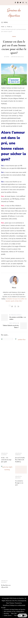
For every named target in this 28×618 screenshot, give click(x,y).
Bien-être (14, 613)
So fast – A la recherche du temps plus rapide (6, 459)
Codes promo (8, 615)
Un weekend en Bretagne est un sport (19, 483)
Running (6, 613)
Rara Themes (10, 603)
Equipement (22, 613)
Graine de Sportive (18, 598)
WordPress (6, 605)
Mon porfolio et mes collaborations (14, 611)
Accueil (3, 607)
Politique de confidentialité (17, 605)
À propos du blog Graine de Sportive (14, 609)
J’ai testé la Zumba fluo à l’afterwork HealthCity (20, 459)
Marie (7, 56)
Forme (14, 36)
